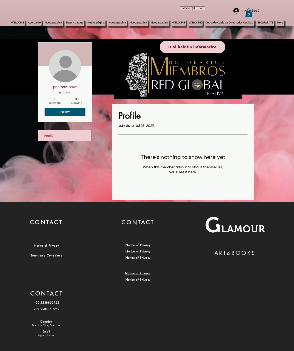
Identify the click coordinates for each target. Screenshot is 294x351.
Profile (49, 136)
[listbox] (192, 8)
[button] (248, 12)
